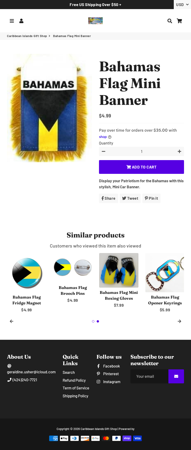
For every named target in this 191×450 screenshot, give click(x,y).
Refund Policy (74, 380)
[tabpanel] (26, 283)
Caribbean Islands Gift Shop (27, 36)
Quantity (106, 143)
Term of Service (76, 387)
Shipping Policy (75, 395)
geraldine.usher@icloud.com (31, 371)
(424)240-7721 (24, 379)
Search (69, 372)
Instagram (111, 381)
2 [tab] (98, 321)
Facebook (111, 366)
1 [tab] (93, 321)
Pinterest (110, 373)
